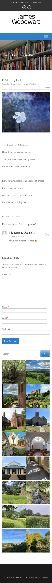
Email (5, 318)
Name (5, 307)
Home (6, 55)
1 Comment (45, 87)
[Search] (45, 353)
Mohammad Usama (20, 232)
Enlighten (44, 577)
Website (6, 329)
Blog (14, 55)
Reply (47, 234)
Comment (7, 274)
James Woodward (31, 84)
